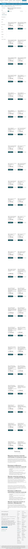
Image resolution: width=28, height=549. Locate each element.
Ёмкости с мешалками (18, 540)
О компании (8, 3)
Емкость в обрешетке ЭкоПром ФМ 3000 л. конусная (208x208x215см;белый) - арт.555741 (12, 111)
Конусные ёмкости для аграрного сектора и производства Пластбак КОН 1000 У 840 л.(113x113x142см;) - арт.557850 (22, 386)
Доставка (13, 3)
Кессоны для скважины (23, 522)
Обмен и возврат (18, 518)
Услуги (22, 538)
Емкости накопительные (19, 529)
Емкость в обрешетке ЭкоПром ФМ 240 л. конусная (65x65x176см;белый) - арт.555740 (22, 93)
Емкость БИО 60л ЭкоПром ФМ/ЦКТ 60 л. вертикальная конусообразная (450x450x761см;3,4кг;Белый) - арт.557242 (12, 348)
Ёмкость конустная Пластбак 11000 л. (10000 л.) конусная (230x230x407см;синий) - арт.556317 (12, 270)
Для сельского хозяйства (19, 533)
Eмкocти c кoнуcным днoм (8, 5)
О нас (18, 512)
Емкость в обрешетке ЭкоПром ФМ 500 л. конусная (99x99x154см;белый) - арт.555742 (22, 111)
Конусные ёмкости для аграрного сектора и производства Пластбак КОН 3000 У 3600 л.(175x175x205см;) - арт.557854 (22, 424)
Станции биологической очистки (19, 524)
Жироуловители (19, 543)
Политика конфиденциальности (24, 515)
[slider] (2, 14)
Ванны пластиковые (23, 529)
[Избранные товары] (24, 2)
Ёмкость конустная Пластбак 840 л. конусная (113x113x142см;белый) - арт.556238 (22, 146)
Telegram (11, 0)
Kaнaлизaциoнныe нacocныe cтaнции (24, 527)
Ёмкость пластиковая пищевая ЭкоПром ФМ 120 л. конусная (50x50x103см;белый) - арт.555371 (22, 41)
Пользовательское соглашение (24, 517)
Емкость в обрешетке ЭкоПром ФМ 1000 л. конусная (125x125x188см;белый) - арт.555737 (22, 76)
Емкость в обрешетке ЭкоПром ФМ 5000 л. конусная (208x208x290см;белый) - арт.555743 (12, 129)
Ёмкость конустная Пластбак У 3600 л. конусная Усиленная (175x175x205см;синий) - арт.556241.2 (12, 217)
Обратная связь (24, 0)
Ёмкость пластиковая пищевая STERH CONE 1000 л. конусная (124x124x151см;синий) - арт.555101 (22, 23)
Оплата (16, 3)
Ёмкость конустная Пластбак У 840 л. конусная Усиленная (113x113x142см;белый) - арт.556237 (22, 129)
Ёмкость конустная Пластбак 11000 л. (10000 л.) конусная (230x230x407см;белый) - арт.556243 (22, 252)
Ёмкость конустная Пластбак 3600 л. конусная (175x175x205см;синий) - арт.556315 (22, 217)
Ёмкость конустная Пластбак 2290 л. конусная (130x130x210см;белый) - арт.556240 (22, 182)
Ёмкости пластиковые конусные (17, 5)
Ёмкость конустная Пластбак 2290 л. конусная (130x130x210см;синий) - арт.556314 (12, 199)
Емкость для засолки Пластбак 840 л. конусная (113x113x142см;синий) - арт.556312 (12, 164)
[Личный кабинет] (20, 2)
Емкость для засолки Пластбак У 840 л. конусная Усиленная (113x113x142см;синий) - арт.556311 (12, 146)
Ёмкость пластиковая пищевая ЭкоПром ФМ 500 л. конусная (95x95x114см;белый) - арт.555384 (12, 76)
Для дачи (23, 532)
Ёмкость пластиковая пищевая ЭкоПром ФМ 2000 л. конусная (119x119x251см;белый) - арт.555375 (12, 58)
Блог (17, 516)
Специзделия (23, 536)
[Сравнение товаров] (22, 2)
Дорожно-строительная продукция (23, 534)
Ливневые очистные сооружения (18, 535)
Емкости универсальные (19, 521)
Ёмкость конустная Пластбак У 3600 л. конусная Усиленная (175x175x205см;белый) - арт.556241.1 (22, 199)
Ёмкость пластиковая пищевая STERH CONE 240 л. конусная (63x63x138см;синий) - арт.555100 (12, 23)
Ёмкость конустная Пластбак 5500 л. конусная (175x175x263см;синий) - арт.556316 (12, 252)
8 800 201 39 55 (4, 513)
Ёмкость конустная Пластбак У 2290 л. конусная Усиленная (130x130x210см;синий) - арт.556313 (12, 182)
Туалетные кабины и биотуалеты (24, 531)
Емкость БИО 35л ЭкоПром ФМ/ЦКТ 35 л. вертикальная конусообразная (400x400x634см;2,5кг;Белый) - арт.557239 (22, 328)
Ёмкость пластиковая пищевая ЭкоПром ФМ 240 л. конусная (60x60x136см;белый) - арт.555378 (22, 58)
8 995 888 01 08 (4, 515)
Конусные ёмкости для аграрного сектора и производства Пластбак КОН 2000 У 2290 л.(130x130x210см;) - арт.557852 (22, 406)
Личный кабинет (24, 512)
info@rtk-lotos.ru (19, 0)
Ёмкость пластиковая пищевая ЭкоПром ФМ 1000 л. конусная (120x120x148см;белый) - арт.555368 (12, 41)
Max (14, 0)
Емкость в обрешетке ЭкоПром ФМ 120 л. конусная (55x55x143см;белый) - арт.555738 (12, 93)
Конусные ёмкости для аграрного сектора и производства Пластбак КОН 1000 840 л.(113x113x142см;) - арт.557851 (12, 406)
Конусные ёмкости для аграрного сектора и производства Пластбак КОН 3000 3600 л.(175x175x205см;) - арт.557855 (12, 443)
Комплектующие (24, 537)
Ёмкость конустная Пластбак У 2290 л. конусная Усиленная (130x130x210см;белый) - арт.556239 (22, 164)
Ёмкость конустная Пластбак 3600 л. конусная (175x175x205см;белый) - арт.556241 (12, 234)
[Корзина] (26, 2)
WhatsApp (6, 0)
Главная (2, 5)
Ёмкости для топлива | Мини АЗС (19, 538)
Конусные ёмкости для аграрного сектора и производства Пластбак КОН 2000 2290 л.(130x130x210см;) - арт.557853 (12, 424)
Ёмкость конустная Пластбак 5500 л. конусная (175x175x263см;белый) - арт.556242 (22, 234)
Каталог (4, 3)
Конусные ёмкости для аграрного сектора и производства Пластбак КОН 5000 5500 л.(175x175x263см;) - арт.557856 (22, 443)
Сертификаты (20, 3)
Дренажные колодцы (23, 524)
